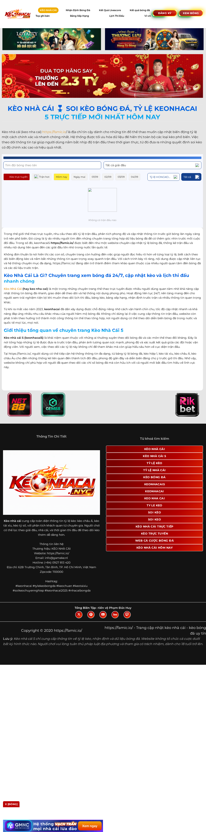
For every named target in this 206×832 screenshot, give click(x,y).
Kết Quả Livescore (110, 10)
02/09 (107, 176)
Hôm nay (61, 176)
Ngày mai (79, 176)
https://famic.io (54, 132)
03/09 (121, 176)
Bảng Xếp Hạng (79, 15)
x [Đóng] (11, 804)
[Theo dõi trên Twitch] (127, 614)
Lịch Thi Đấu (116, 15)
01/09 (95, 176)
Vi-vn (147, 15)
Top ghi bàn (43, 15)
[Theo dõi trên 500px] (115, 614)
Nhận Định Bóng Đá (78, 10)
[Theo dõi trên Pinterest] (91, 614)
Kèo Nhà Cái (13, 289)
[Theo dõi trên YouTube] (103, 614)
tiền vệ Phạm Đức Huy (114, 608)
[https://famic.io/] (17, 14)
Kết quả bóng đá (140, 10)
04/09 (134, 176)
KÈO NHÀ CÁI (48, 10)
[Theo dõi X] (78, 614)
